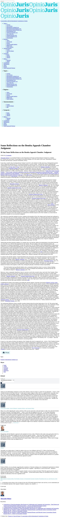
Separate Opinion (5, 299)
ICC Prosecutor (35, 347)
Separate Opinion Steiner (23, 329)
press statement (51, 204)
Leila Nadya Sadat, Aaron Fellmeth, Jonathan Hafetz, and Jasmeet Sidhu (17, 408)
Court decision (14, 176)
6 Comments (8, 155)
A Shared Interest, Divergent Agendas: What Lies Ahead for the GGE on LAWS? (22, 507)
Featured (3, 359)
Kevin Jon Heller (4, 431)
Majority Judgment (45, 167)
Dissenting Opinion (13, 168)
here (11, 167)
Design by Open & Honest (14, 516)
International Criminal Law (11, 359)
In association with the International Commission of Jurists (14, 21)
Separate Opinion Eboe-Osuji (14, 187)
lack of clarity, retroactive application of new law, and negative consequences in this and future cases (29, 172)
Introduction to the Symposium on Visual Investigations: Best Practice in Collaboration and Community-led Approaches (31, 508)
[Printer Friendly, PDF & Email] (5, 354)
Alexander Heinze (5, 157)
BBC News (29, 174)
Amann (2, 349)
